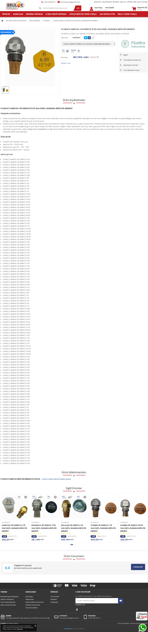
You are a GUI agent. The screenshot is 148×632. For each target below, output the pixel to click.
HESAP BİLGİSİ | (107, 2)
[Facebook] (77, 610)
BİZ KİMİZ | (116, 2)
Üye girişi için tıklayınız (102, 10)
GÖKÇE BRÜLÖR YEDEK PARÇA (83, 14)
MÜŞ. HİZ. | (123, 2)
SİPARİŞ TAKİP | (132, 2)
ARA (78, 8)
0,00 (139, 10)
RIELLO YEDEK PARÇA (127, 14)
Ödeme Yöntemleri (7, 599)
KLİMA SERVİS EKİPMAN (56, 14)
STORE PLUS (68, 629)
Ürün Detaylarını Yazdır (131, 70)
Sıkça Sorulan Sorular (8, 605)
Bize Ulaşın (29, 597)
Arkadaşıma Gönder (130, 65)
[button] (71, 545)
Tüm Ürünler (55, 597)
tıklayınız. (20, 629)
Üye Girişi (98, 7)
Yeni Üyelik (109, 7)
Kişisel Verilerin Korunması (35, 602)
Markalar (54, 599)
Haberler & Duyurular (33, 605)
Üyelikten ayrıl (80, 605)
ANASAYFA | (98, 2)
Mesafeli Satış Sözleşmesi (9, 597)
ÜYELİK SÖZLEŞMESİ (123, 623)
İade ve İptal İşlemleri (8, 602)
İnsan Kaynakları (31, 608)
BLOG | (139, 2)
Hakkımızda (30, 599)
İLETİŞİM (144, 2)
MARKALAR (18, 14)
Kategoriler (54, 602)
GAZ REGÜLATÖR (107, 14)
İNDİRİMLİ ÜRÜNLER (34, 14)
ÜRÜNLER (6, 14)
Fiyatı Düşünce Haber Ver (132, 60)
